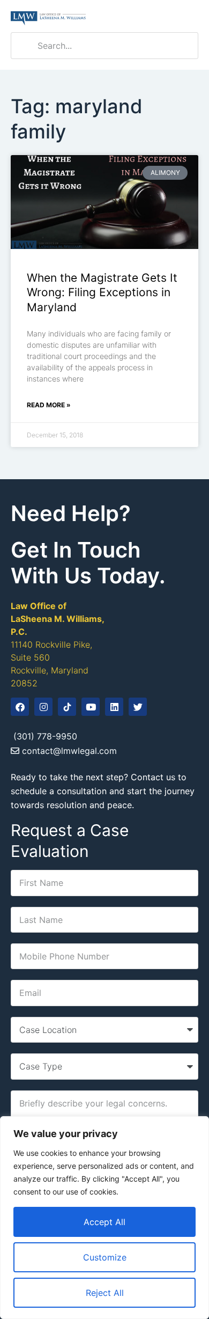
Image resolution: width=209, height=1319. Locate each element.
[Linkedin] (114, 707)
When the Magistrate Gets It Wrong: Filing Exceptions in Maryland (102, 292)
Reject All (105, 1292)
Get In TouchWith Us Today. (88, 563)
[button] (190, 16)
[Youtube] (90, 707)
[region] (104, 1217)
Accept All (104, 1222)
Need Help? (71, 513)
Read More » (49, 405)
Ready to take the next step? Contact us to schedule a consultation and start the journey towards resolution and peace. (103, 791)
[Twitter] (138, 707)
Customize (104, 1257)
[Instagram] (43, 707)
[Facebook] (20, 707)
